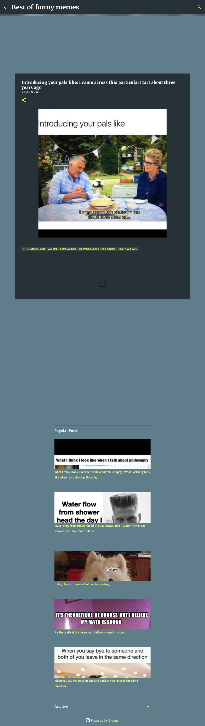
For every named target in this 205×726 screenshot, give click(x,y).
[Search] (199, 7)
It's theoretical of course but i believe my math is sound (90, 632)
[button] (23, 100)
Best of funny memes (45, 7)
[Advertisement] (102, 44)
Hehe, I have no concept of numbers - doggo (83, 584)
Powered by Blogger (105, 720)
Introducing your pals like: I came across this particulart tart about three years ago (80, 249)
